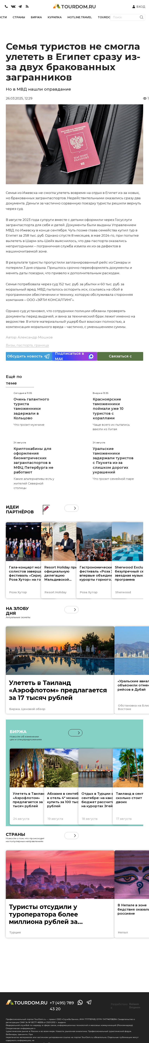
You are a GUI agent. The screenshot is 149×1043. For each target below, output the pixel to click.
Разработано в (125, 1006)
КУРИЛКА (55, 17)
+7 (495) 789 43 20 (62, 1006)
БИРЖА (36, 17)
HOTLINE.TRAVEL (80, 17)
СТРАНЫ (19, 17)
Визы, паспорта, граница (27, 345)
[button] (68, 508)
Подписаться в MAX (69, 356)
